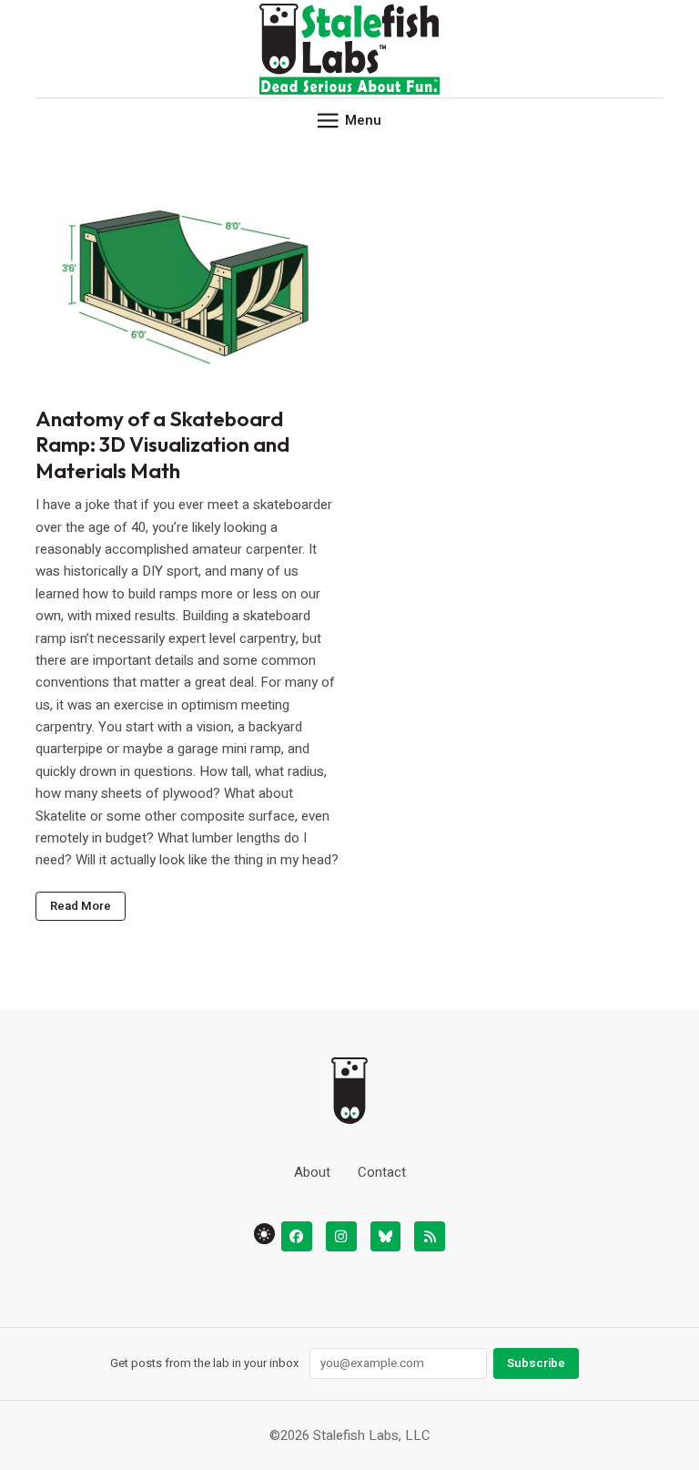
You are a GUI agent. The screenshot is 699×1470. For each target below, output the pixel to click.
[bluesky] (385, 1236)
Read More (80, 906)
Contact (382, 1172)
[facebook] (296, 1236)
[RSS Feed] (429, 1236)
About (312, 1172)
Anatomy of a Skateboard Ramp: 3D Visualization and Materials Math (162, 444)
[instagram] (341, 1236)
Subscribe (536, 1363)
